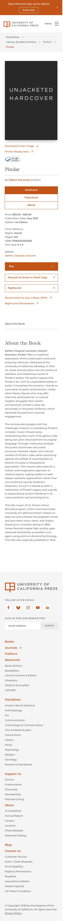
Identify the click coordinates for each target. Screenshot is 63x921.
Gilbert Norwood (19, 179)
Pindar (10, 46)
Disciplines (12, 37)
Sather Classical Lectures (20, 255)
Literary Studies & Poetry (21, 42)
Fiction (47, 42)
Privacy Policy (13, 913)
